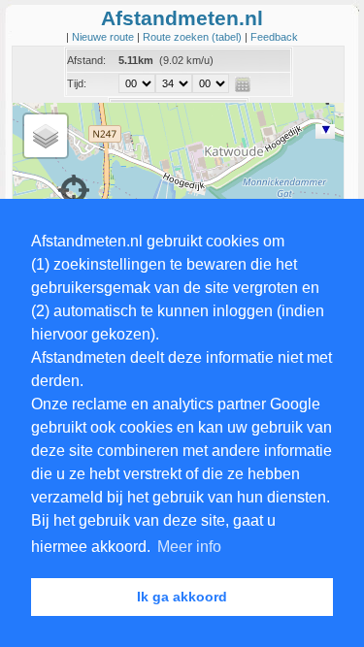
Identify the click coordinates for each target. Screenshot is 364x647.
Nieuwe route (104, 37)
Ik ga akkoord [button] (182, 596)
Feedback (274, 37)
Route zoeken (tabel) (194, 37)
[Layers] (45, 135)
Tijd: (76, 83)
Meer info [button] (189, 546)
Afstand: (86, 60)
